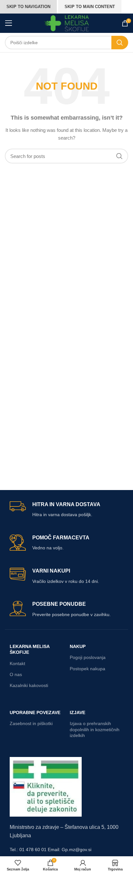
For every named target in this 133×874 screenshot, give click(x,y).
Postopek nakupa (87, 668)
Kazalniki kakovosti (29, 685)
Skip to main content (90, 6)
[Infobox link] (66, 509)
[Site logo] (66, 22)
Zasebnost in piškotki (31, 723)
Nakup (78, 646)
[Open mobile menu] (9, 23)
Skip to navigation (28, 6)
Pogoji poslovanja (88, 657)
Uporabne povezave (35, 712)
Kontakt (17, 663)
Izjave (77, 712)
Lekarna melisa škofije (29, 649)
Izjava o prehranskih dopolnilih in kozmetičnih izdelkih (94, 729)
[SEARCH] (119, 42)
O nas (16, 674)
